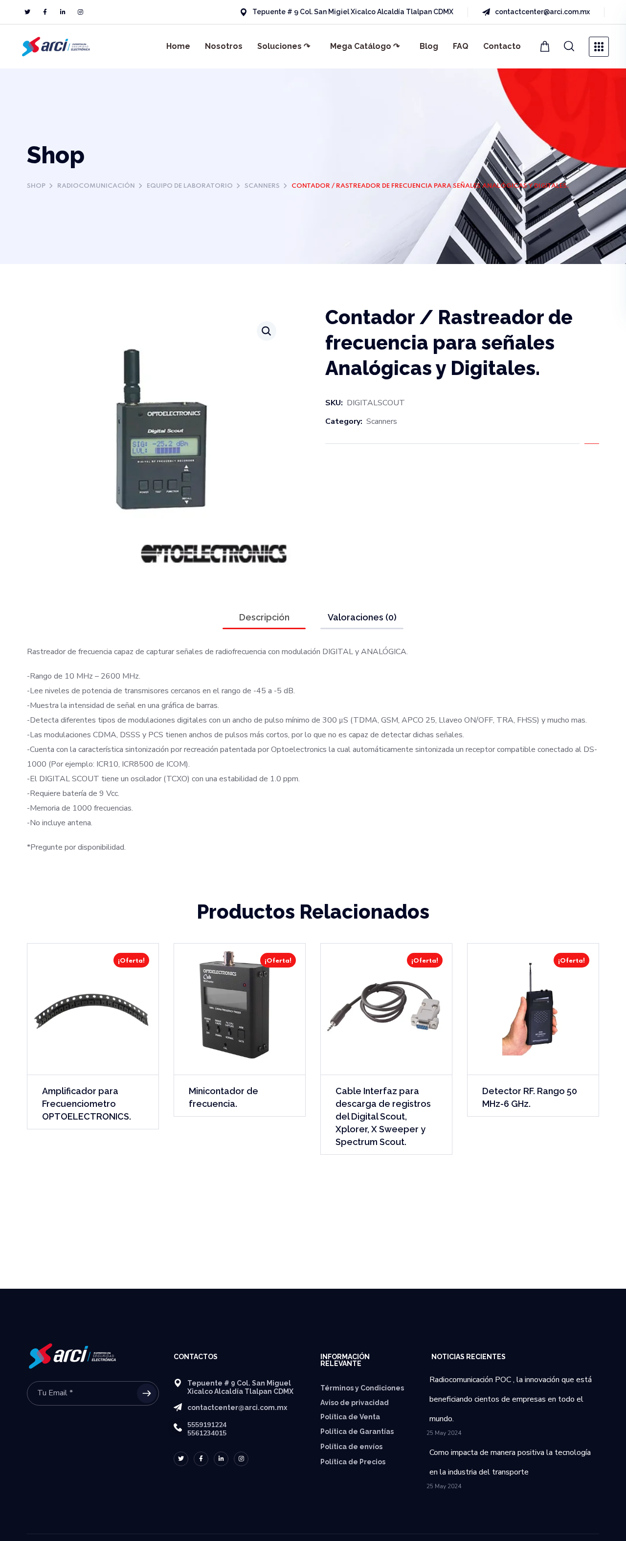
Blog (429, 46)
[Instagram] (80, 12)
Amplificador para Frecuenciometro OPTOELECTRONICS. (86, 1104)
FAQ (461, 46)
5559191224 (206, 1425)
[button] (569, 46)
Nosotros (224, 46)
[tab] (264, 617)
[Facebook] (45, 12)
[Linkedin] (62, 12)
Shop (36, 186)
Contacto (502, 46)
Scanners (262, 186)
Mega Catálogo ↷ (365, 46)
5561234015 (206, 1433)
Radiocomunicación (96, 186)
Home (178, 46)
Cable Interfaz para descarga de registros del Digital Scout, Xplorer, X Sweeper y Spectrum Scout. (383, 1116)
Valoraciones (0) (362, 617)
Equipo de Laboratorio (190, 186)
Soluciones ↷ (283, 46)
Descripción (264, 617)
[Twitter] (27, 12)
